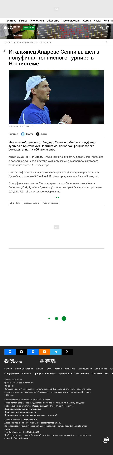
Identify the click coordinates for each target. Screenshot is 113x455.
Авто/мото (70, 368)
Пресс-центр (65, 373)
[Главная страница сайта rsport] (19, 28)
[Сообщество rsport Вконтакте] (33, 352)
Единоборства (85, 368)
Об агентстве (82, 373)
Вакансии (9, 386)
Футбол (8, 368)
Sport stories (101, 368)
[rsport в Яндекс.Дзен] (21, 352)
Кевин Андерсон (50, 203)
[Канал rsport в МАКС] (10, 352)
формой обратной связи (16, 438)
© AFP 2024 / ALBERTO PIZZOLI (21, 126)
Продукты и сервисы (44, 373)
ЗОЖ (49, 368)
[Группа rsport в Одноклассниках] (44, 352)
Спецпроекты (11, 373)
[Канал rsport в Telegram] (56, 352)
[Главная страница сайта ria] (4, 28)
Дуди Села (15, 203)
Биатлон (40, 368)
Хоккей (58, 368)
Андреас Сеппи (31, 203)
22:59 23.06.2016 (12, 42)
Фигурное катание (24, 368)
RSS (107, 373)
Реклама (26, 373)
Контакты (97, 373)
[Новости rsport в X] (67, 352)
